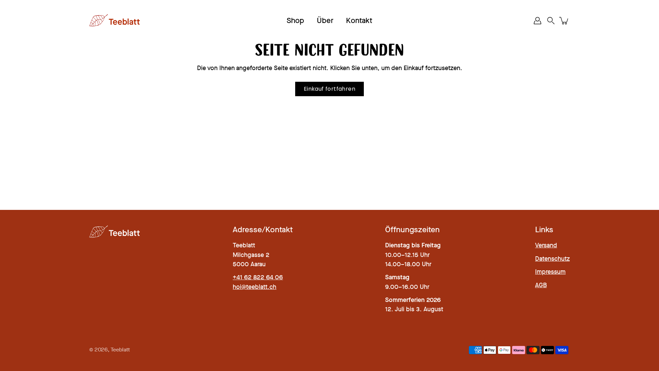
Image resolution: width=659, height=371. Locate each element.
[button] (551, 21)
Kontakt (359, 20)
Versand (546, 245)
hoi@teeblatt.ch (254, 287)
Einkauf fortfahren (329, 89)
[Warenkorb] (564, 20)
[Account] (537, 20)
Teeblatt (120, 349)
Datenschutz (552, 259)
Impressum (550, 272)
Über (325, 20)
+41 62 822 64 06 (258, 277)
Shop (295, 20)
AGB (541, 285)
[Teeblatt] (115, 20)
